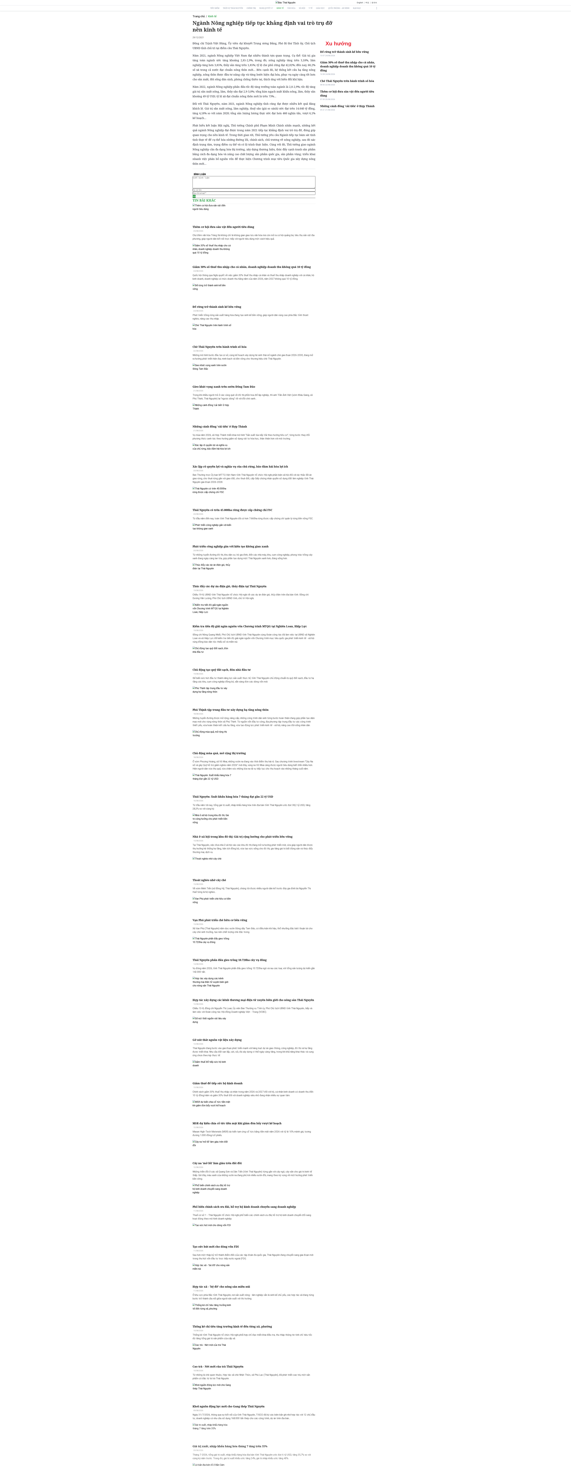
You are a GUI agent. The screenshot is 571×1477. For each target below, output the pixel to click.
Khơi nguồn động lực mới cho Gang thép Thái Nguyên (229, 1406)
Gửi (194, 196)
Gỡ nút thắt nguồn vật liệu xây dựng (217, 1040)
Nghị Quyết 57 (266, 8)
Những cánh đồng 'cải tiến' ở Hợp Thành (220, 426)
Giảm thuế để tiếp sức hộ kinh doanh (218, 1083)
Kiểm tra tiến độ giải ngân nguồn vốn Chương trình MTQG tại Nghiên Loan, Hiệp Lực (250, 626)
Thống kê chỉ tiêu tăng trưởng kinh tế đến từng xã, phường (232, 1326)
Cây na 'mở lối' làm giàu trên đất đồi (217, 1163)
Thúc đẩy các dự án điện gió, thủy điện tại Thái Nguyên (229, 586)
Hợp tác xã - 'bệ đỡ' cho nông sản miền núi (221, 1286)
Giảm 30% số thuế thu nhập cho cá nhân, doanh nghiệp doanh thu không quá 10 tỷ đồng (252, 267)
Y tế (310, 8)
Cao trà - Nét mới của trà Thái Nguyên (218, 1366)
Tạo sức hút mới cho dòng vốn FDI (216, 1246)
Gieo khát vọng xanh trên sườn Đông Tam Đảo (224, 386)
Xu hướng (338, 43)
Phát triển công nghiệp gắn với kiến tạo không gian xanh (231, 546)
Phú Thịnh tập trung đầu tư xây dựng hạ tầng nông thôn (231, 710)
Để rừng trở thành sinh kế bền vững (217, 307)
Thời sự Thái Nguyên (233, 8)
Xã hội (302, 8)
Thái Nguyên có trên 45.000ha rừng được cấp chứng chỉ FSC (232, 510)
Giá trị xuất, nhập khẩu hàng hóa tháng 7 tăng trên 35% (230, 1446)
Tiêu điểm (214, 8)
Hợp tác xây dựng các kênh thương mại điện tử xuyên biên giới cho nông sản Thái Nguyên (253, 1000)
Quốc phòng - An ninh (338, 8)
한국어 (374, 3)
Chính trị (251, 8)
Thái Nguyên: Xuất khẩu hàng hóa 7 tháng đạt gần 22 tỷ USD (233, 796)
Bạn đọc (357, 8)
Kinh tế (280, 8)
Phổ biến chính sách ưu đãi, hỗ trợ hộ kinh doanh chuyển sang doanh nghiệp (244, 1206)
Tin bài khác (204, 200)
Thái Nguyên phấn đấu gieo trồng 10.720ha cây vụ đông (230, 960)
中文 (367, 3)
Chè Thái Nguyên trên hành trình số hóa (220, 347)
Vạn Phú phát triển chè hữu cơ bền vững (220, 920)
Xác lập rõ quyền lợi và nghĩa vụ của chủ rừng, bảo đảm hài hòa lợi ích (240, 466)
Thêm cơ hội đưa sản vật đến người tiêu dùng (223, 227)
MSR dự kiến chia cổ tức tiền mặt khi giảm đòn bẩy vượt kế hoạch (237, 1123)
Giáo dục (320, 8)
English (360, 3)
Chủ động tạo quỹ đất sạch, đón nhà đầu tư (222, 669)
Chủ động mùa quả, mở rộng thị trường (219, 753)
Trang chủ (199, 16)
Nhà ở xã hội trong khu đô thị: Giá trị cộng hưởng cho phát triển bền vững (242, 836)
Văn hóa (291, 8)
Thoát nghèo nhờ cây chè (209, 880)
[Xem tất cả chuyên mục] (376, 8)
